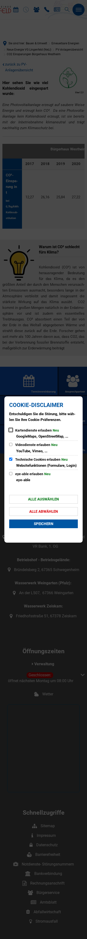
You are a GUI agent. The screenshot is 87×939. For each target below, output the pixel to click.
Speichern (43, 524)
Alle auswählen (43, 499)
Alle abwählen (43, 511)
